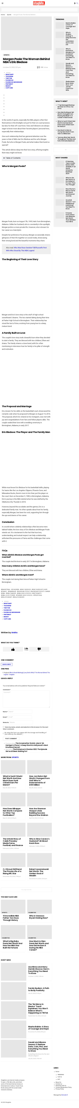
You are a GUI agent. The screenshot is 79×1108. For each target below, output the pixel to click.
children (16, 589)
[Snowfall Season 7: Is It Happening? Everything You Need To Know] (60, 202)
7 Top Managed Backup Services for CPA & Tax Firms (66, 107)
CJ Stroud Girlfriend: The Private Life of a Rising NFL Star (12, 871)
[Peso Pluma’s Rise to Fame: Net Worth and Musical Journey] (60, 191)
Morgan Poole (24, 591)
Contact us (59, 1084)
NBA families (11, 593)
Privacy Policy (60, 1089)
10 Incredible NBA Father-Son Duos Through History (11, 917)
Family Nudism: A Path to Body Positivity (38, 989)
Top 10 (60, 1077)
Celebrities (32, 912)
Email (5, 717)
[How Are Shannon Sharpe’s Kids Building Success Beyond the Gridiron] (39, 799)
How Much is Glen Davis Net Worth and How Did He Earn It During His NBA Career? (39, 945)
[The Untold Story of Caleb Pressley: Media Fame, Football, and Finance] (13, 830)
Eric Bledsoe (26, 589)
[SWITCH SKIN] (75, 3)
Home (57, 1071)
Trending (61, 1074)
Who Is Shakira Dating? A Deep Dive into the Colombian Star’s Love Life (71, 38)
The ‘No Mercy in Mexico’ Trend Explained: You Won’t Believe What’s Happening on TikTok (38, 1008)
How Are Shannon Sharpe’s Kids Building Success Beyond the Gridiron (38, 811)
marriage (12, 591)
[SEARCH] (77, 3)
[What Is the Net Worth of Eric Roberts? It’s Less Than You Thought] (60, 180)
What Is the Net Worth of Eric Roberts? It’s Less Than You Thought (70, 181)
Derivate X (64, 1095)
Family (4, 591)
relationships (19, 597)
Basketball (6, 589)
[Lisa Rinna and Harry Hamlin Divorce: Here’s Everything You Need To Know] (13, 972)
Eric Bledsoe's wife (40, 589)
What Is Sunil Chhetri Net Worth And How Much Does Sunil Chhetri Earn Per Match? (12, 780)
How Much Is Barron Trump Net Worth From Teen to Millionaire (66, 132)
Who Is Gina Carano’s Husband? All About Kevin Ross (39, 841)
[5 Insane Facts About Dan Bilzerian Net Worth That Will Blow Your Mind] (60, 215)
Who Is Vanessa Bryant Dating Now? (38, 916)
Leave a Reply (6, 664)
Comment (7, 690)
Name (5, 712)
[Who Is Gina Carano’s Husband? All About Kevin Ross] (39, 830)
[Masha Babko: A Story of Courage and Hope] (13, 1029)
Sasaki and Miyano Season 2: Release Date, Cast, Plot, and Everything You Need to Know (38, 1046)
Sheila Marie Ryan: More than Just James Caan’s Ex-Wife (70, 85)
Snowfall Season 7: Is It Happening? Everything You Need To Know (70, 204)
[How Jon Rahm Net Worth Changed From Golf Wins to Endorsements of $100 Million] (39, 767)
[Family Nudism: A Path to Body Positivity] (13, 991)
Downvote (39, 649)
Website (6, 722)
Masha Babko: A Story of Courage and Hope (38, 1027)
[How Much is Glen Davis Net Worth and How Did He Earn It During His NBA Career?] (39, 932)
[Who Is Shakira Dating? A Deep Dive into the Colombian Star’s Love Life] (60, 35)
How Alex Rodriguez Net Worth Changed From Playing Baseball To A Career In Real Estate (66, 114)
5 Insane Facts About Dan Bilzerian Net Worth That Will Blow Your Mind (71, 217)
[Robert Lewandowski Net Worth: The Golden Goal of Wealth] (39, 860)
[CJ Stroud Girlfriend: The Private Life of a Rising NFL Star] (13, 860)
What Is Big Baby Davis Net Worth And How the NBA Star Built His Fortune (12, 944)
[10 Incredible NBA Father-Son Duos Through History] (13, 907)
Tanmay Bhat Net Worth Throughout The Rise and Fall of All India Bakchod (67, 139)
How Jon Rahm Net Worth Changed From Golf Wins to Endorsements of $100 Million (39, 780)
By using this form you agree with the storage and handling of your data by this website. (25, 733)
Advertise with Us (61, 1085)
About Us (58, 1082)
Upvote (13, 649)
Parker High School (25, 595)
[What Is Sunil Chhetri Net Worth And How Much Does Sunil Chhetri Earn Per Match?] (13, 767)
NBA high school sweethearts (30, 593)
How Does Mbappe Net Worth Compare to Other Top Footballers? (12, 811)
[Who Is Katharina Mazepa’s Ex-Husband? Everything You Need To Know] (60, 51)
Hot (59, 1079)
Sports (15, 757)
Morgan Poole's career (41, 591)
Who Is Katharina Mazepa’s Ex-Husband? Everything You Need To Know (70, 54)
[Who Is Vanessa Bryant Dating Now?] (39, 907)
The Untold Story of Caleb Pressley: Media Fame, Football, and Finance (13, 842)
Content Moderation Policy (64, 1087)
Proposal (38, 595)
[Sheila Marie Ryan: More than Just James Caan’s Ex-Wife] (60, 84)
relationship (7, 597)
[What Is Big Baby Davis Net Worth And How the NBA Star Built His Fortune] (13, 932)
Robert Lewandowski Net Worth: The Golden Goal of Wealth (39, 872)
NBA (3, 593)
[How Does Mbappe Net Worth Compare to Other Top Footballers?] (13, 799)
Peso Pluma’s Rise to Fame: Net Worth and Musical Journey (70, 192)
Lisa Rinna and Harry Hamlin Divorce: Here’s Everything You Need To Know (38, 970)
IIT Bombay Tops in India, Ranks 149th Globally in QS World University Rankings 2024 (71, 167)
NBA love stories (8, 595)
